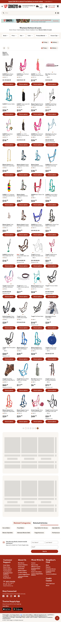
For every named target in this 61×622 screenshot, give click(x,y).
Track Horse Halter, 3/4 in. (8, 225)
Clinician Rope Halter (50, 317)
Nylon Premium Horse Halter (23, 74)
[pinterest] (7, 596)
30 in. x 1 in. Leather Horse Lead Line (23, 286)
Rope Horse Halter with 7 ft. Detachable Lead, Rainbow (8, 134)
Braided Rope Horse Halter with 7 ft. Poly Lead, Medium (50, 104)
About (47, 565)
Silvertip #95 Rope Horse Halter (37, 104)
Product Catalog (22, 572)
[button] (52, 2)
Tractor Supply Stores (24, 574)
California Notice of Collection (45, 617)
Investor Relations (23, 564)
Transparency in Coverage (9, 617)
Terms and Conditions (28, 614)
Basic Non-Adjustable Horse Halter (36, 348)
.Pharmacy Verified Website (23, 577)
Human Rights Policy (20, 617)
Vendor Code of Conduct (31, 617)
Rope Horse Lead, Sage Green (36, 379)
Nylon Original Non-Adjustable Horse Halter (8, 410)
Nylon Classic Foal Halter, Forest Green (51, 225)
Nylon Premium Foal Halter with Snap (37, 134)
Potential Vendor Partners (35, 569)
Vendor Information (36, 571)
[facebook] (3, 596)
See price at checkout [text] (50, 141)
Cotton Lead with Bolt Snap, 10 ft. (23, 104)
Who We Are (21, 563)
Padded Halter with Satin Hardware (8, 286)
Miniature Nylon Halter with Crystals (23, 379)
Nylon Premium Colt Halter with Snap (51, 165)
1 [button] (25, 428)
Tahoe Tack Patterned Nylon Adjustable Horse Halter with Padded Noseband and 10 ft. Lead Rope (37, 410)
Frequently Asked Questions (7, 573)
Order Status (6, 565)
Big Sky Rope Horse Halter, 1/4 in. (51, 134)
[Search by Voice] (56, 13)
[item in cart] (58, 6)
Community (21, 568)
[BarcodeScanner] (58, 13)
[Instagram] (11, 596)
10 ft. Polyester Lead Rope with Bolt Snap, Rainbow (9, 195)
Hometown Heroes (51, 569)
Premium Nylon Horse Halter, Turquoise (51, 195)
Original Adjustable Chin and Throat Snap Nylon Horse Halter (23, 410)
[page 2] (37, 428)
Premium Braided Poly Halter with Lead (37, 255)
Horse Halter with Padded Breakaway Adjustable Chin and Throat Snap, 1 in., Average (23, 348)
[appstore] (7, 609)
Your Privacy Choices (15, 614)
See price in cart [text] (20, 262)
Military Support (22, 570)
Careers (33, 563)
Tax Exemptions (7, 571)
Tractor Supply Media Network (37, 574)
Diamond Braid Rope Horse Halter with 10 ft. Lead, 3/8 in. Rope (37, 286)
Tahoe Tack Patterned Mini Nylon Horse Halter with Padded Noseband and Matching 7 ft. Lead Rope (9, 317)
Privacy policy (6, 614)
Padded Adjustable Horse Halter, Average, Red (23, 225)
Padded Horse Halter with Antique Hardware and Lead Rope (51, 255)
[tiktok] (19, 596)
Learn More (48, 1)
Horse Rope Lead (50, 74)
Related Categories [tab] (22, 523)
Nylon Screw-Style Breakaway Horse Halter (37, 225)
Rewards (48, 567)
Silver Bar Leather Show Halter (22, 317)
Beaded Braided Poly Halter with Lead (51, 410)
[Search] (3, 13)
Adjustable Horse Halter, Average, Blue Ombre (37, 165)
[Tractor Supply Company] (11, 6)
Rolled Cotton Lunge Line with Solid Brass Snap (50, 348)
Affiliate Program (35, 566)
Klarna (47, 585)
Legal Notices (50, 614)
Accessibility (5, 616)
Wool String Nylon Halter (9, 348)
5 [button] (35, 428)
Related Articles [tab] (40, 523)
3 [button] (30, 428)
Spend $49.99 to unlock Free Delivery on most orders (25, 1)
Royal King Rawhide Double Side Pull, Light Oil (9, 379)
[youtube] (15, 596)
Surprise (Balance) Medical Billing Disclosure (36, 616)
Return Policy (6, 567)
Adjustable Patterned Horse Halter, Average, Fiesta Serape (22, 195)
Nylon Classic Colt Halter (37, 195)
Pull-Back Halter (37, 316)
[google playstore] (18, 609)
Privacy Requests (7, 618)
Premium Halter (9, 104)
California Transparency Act (40, 614)
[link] (10, 30)
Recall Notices (7, 578)
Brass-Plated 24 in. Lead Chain (8, 165)
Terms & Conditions (51, 574)
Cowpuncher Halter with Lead (23, 255)
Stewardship (21, 566)
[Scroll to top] (57, 618)
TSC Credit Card (50, 583)
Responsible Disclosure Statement (17, 616)
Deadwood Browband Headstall (50, 379)
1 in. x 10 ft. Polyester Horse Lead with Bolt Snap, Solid (37, 74)
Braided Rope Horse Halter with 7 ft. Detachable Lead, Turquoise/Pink (8, 255)
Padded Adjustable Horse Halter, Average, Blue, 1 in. (23, 165)
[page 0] (23, 428)
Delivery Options (7, 569)
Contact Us (6, 576)
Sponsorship (34, 564)
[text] (45, 30)
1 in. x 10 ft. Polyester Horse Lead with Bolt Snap (23, 134)
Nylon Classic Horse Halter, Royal (8, 74)
